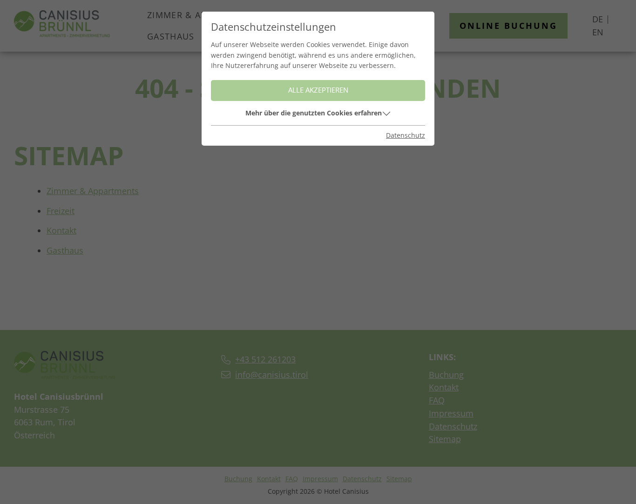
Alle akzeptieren (318, 90)
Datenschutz (405, 135)
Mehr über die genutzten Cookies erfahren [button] (313, 112)
